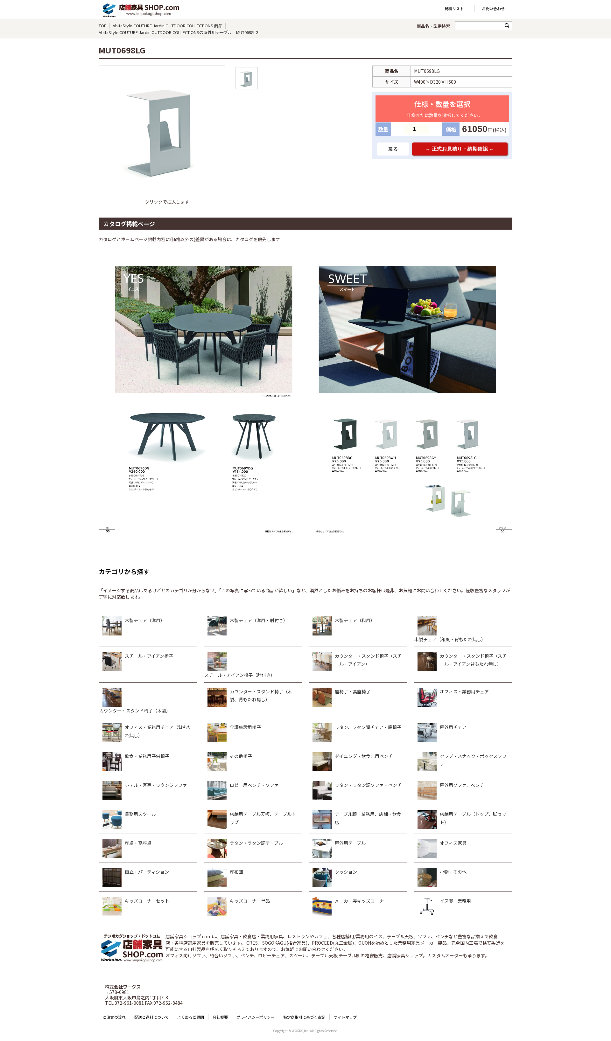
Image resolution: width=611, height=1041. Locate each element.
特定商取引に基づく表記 (304, 1017)
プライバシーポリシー (255, 1017)
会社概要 (220, 1017)
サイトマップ (345, 1017)
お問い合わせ (493, 8)
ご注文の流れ (114, 1017)
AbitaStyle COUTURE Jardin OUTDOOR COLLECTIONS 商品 (167, 26)
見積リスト (454, 8)
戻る (393, 149)
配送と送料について (151, 1017)
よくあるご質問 (190, 1017)
